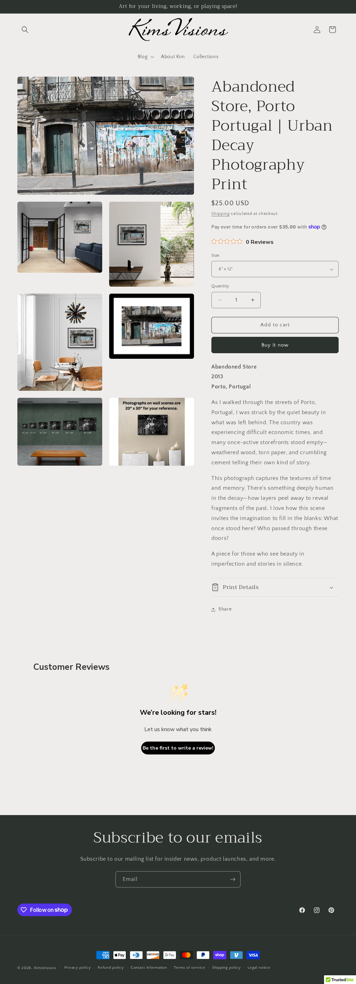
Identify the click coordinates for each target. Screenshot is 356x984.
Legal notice (259, 968)
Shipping (220, 213)
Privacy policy (77, 968)
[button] (25, 29)
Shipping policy (226, 968)
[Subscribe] (232, 879)
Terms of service (189, 968)
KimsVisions (45, 968)
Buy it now (275, 345)
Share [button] (225, 609)
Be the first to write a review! (178, 748)
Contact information (149, 968)
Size (215, 255)
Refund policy (111, 968)
